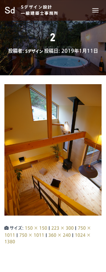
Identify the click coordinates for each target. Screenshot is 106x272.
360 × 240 (59, 235)
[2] (53, 150)
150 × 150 (36, 228)
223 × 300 (62, 228)
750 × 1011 (31, 235)
